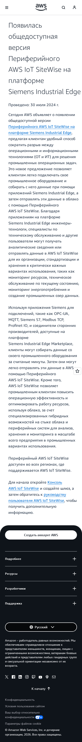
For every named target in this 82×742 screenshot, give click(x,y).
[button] (41, 535)
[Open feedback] (77, 371)
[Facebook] (13, 677)
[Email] (54, 677)
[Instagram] (27, 677)
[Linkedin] (20, 677)
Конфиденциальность (19, 699)
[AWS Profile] (74, 7)
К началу (38, 689)
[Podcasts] (47, 677)
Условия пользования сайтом (25, 706)
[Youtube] (40, 677)
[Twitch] (33, 677)
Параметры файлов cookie (23, 723)
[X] (6, 677)
